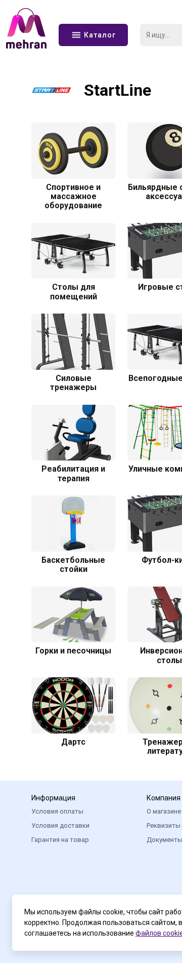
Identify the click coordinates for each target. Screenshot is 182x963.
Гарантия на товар (60, 839)
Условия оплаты (57, 811)
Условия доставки (60, 825)
